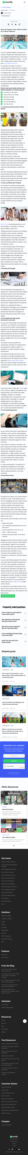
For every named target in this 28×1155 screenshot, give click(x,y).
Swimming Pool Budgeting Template (8, 1073)
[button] (24, 2)
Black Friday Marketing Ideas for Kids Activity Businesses (9, 985)
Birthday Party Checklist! (7, 1056)
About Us (3, 1023)
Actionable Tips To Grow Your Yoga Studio (10, 1059)
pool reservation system (16, 360)
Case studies (4, 1029)
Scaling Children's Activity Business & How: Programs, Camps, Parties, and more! (10, 991)
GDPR (14, 1146)
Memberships (4, 930)
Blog (2, 1026)
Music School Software (7, 872)
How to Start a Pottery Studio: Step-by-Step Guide (9, 970)
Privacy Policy (14, 1141)
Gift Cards (4, 927)
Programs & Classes (6, 918)
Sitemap (14, 1143)
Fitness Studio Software (7, 881)
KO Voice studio (5, 1096)
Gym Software (5, 898)
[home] (7, 2)
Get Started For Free (8, 596)
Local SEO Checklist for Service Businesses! (9, 1068)
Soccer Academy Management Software (9, 865)
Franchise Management (7, 1007)
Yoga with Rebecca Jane (7, 1093)
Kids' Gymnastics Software (8, 875)
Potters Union (4, 1090)
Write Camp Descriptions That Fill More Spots (10, 1047)
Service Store (4, 957)
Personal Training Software (8, 895)
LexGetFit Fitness (5, 1113)
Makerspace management (8, 884)
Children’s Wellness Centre (8, 1107)
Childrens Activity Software (8, 862)
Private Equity (5, 1004)
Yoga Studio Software (7, 892)
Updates (3, 1032)
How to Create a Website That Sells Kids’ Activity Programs (10, 981)
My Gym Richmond (6, 1087)
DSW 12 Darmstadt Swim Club (9, 1101)
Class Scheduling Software (8, 889)
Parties (3, 924)
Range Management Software (9, 886)
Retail (2, 904)
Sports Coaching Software (8, 878)
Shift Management (6, 936)
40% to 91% (4, 224)
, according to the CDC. (10, 63)
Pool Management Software (8, 869)
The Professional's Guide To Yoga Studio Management (9, 1064)
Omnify (21, 388)
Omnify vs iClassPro (6, 1125)
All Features (4, 954)
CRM (2, 942)
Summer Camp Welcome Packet (9, 1043)
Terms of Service (14, 1139)
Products (3, 933)
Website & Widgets (6, 915)
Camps (3, 921)
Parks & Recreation (6, 901)
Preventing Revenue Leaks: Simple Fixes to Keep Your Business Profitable (10, 975)
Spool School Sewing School (8, 1104)
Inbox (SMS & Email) (6, 939)
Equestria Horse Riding (7, 1098)
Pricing (3, 1020)
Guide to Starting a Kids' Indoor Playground (9, 1052)
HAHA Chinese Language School (9, 1110)
